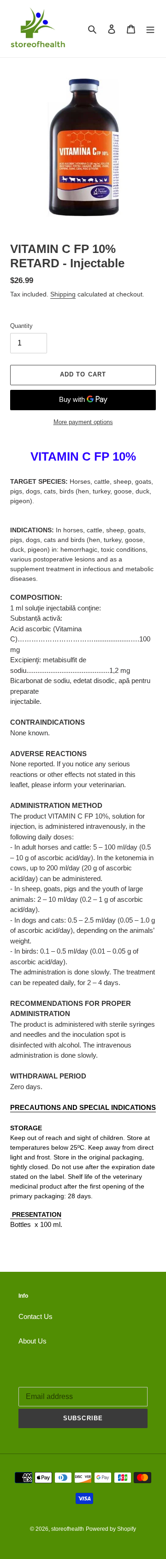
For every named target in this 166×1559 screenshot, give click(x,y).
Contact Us (35, 1316)
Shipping (63, 294)
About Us (32, 1341)
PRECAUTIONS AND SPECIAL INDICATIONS (83, 1107)
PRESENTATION (35, 1214)
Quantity (21, 325)
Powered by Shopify (111, 1529)
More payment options (83, 422)
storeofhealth (67, 1529)
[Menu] (150, 29)
